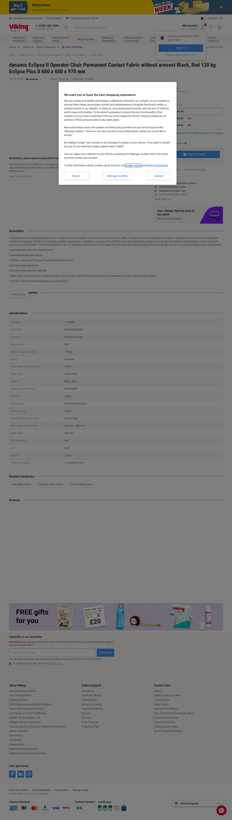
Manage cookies (117, 175)
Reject (76, 175)
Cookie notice (133, 165)
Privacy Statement (157, 165)
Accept (158, 175)
